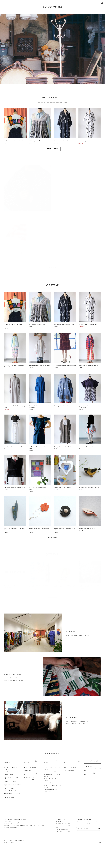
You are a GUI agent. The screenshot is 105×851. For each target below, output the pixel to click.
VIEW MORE (77, 198)
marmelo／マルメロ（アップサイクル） (52, 775)
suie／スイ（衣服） (49, 783)
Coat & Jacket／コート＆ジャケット (12, 778)
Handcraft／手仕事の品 (30, 768)
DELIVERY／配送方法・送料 (63, 824)
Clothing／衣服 (88, 766)
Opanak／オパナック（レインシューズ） (52, 786)
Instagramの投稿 (13, 827)
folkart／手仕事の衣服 (10, 791)
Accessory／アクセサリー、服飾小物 (12, 784)
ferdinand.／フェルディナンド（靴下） (52, 768)
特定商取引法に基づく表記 (19, 840)
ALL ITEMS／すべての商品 (91, 761)
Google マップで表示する (22, 822)
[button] (102, 126)
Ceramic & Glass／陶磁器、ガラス (32, 773)
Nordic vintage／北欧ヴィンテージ (12, 794)
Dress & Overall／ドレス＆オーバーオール (12, 768)
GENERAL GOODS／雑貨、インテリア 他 (32, 761)
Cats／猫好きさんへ (69, 770)
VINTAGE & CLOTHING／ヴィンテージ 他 (12, 761)
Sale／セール (67, 773)
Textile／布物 (27, 770)
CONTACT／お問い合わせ (62, 829)
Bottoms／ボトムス (9, 774)
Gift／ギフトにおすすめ (70, 768)
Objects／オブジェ (29, 777)
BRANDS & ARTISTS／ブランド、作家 (52, 761)
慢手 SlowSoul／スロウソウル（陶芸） (51, 779)
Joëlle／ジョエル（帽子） (50, 772)
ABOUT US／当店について (62, 822)
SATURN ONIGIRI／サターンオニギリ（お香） (52, 790)
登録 (99, 829)
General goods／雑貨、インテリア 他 (92, 773)
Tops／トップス (8, 772)
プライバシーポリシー (8, 840)
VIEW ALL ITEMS (52, 149)
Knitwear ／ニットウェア (10, 781)
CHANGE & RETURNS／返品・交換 (63, 826)
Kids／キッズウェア (9, 788)
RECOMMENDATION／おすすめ (72, 761)
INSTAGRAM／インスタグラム (63, 831)
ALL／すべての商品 (9, 798)
